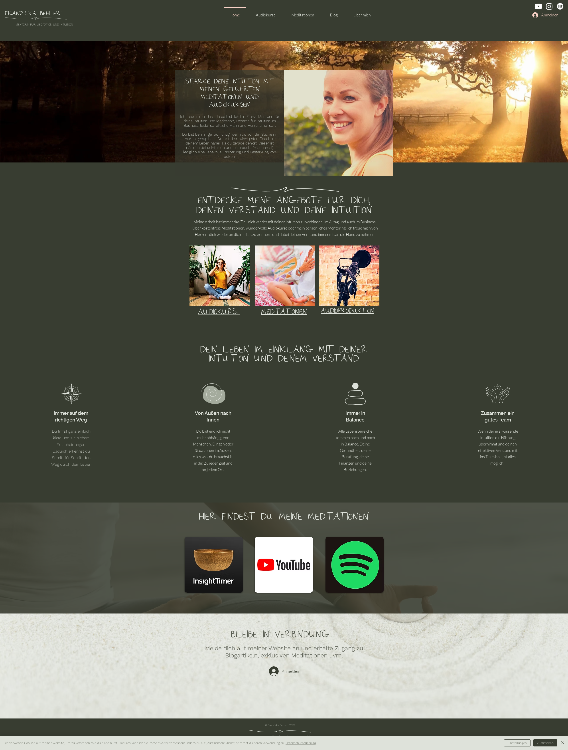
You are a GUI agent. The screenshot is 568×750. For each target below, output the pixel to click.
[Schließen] (562, 742)
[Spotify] (560, 6)
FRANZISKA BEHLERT (35, 14)
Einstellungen (517, 743)
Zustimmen (545, 743)
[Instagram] (549, 6)
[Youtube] (538, 6)
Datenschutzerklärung (301, 743)
